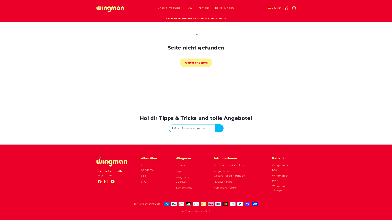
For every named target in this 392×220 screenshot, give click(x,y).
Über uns (182, 165)
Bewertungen (185, 187)
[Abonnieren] (219, 128)
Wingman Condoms (194, 211)
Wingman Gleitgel (278, 188)
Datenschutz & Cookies (229, 165)
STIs (143, 175)
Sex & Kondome (147, 167)
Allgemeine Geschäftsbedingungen (229, 173)
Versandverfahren (226, 187)
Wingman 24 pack (280, 178)
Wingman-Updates (182, 179)
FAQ (144, 181)
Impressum (183, 171)
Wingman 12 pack (280, 167)
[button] (294, 8)
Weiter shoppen (196, 62)
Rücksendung (223, 181)
